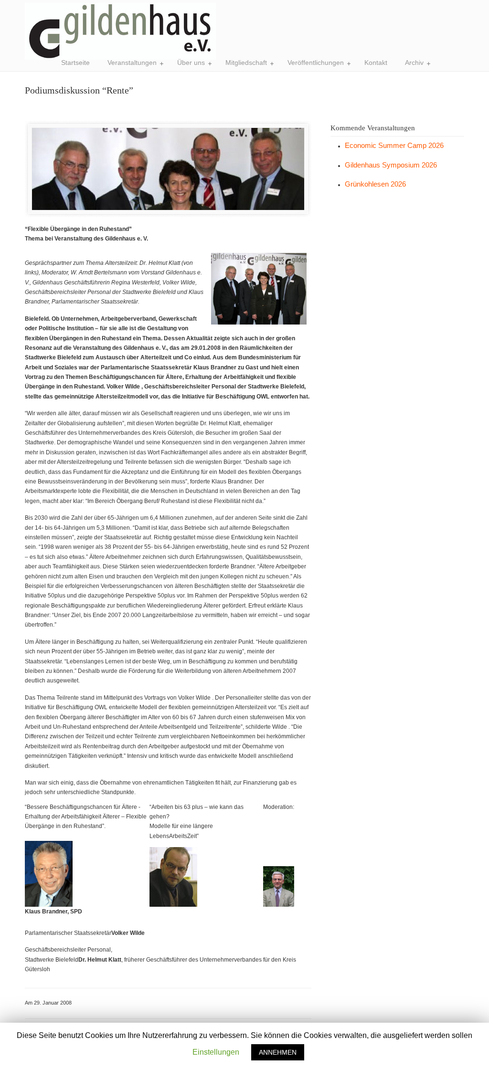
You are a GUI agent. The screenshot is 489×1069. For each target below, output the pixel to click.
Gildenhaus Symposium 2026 (391, 165)
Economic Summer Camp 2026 (394, 145)
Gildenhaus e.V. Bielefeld (120, 31)
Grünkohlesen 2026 (375, 184)
